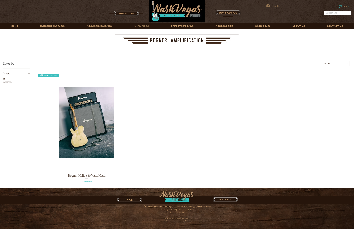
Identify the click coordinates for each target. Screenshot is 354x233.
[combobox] (335, 63)
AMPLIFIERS (7, 82)
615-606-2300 (177, 212)
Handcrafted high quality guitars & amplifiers (177, 206)
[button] (344, 6)
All (4, 79)
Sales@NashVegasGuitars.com (177, 209)
